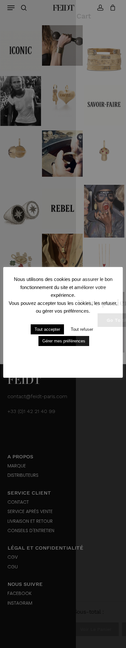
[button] (11, 8)
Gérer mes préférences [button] (63, 341)
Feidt (63, 8)
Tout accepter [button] (47, 329)
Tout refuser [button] (82, 329)
